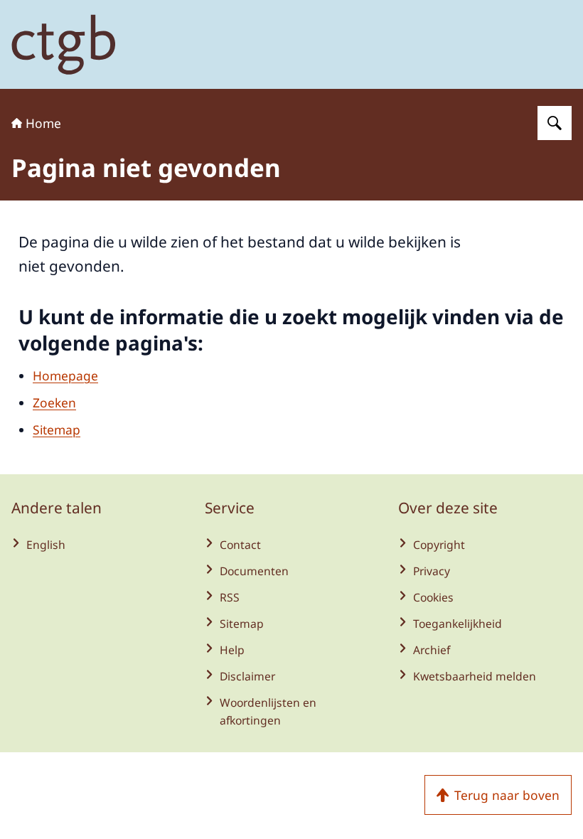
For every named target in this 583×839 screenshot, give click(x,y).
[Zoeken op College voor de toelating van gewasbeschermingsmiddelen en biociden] (554, 123)
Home (43, 123)
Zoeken (54, 402)
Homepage (65, 375)
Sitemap (56, 429)
